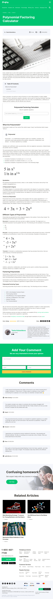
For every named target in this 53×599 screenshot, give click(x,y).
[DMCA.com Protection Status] (45, 589)
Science (37, 7)
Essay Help (21, 572)
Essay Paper (34, 572)
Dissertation (21, 576)
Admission (17, 7)
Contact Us (48, 566)
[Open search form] (49, 7)
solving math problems (43, 312)
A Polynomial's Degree (11, 91)
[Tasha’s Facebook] (13, 334)
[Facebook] (7, 583)
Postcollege (24, 7)
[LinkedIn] (3, 583)
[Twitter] (5, 583)
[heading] (26, 84)
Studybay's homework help (17, 316)
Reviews (24, 566)
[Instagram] (10, 583)
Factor (26, 117)
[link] (41, 321)
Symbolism (8, 89)
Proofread (47, 572)
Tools (43, 566)
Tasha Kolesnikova (19, 330)
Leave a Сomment (26, 371)
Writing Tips (31, 7)
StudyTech (4, 7)
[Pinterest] (14, 583)
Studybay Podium (44, 7)
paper (43, 316)
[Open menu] (50, 2)
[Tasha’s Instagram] (12, 334)
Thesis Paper (28, 576)
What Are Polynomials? (11, 86)
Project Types (38, 566)
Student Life (11, 7)
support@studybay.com (7, 555)
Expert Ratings (30, 566)
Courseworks (34, 576)
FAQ (20, 566)
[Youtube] (12, 583)
